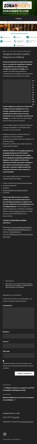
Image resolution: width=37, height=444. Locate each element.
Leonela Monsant (24, 51)
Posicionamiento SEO (26, 422)
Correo (6, 341)
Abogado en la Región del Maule (19, 284)
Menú (19, 18)
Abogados (10, 281)
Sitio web (6, 351)
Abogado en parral (14, 285)
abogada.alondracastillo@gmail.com (19, 230)
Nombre (6, 332)
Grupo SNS (15, 417)
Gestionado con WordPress (11, 439)
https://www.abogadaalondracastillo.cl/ (19, 227)
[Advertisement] (17, 91)
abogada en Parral (19, 211)
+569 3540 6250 (15, 232)
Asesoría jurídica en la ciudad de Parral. (15, 190)
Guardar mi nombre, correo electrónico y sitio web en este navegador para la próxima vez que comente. (18, 366)
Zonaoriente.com (16, 11)
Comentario (8, 305)
